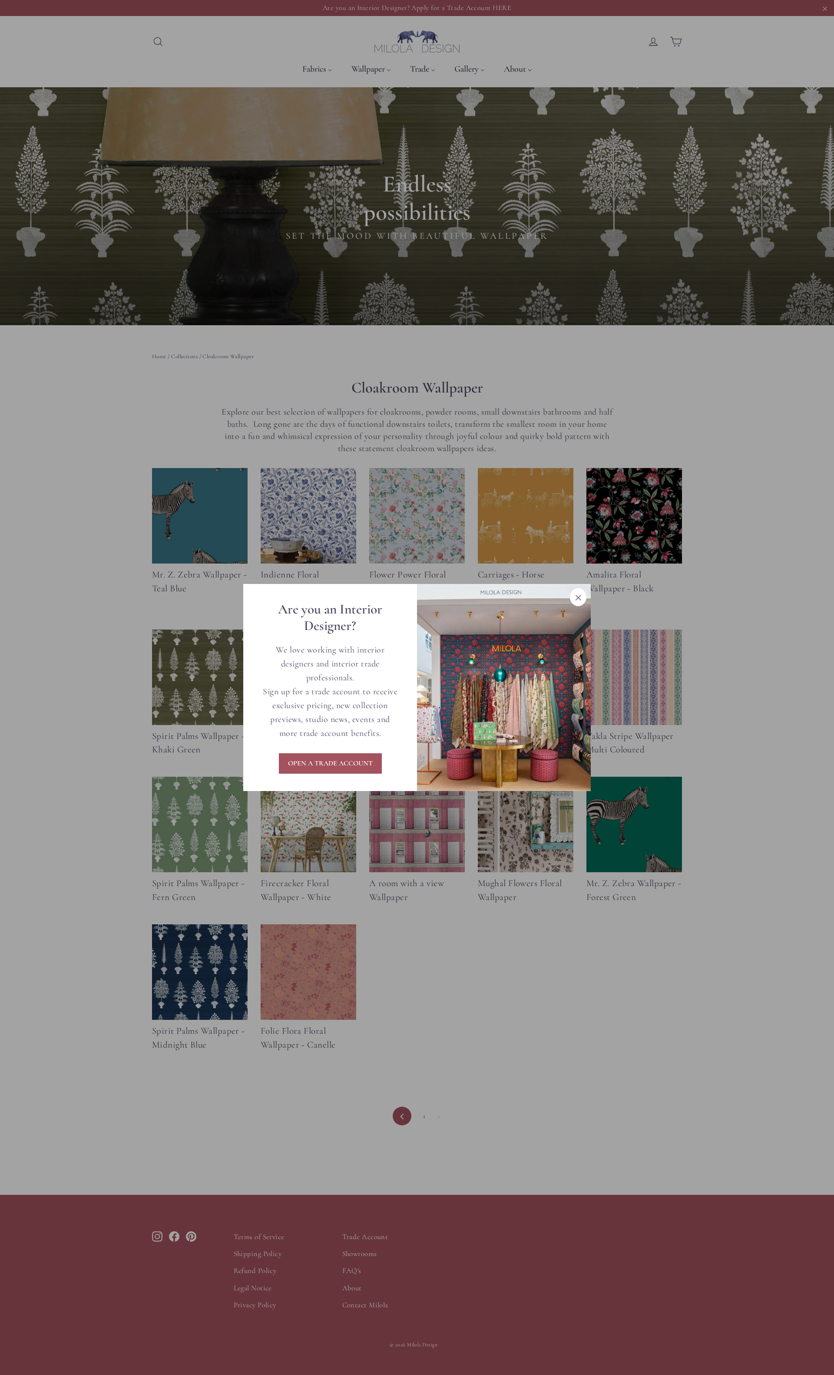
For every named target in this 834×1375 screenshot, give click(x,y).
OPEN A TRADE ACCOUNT (330, 763)
